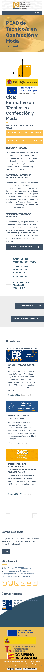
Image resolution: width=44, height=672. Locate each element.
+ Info (5, 552)
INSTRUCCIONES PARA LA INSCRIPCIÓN (24, 133)
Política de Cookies (30, 669)
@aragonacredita (11, 574)
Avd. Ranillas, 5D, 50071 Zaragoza (17, 568)
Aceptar (10, 669)
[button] (37, 13)
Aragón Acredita (27, 574)
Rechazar (18, 669)
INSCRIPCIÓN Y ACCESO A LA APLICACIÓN (25, 141)
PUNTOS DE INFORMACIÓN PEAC (22, 247)
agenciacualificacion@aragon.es (16, 571)
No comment (26, 395)
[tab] (22, 260)
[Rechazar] (41, 665)
